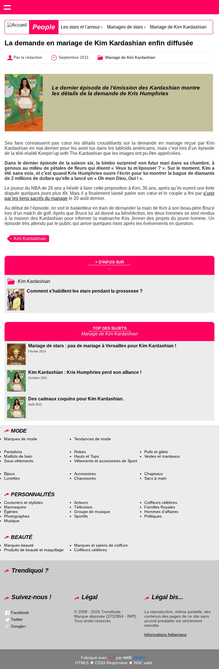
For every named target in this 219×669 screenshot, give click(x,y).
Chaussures (85, 478)
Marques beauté (19, 545)
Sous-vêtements (18, 461)
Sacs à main (155, 478)
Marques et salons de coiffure (101, 545)
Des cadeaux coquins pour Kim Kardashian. (76, 398)
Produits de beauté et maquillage (34, 550)
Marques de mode (20, 439)
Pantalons (13, 451)
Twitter (17, 619)
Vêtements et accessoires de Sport (105, 461)
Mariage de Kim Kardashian (178, 27)
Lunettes (12, 478)
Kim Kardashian (30, 238)
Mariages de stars (125, 27)
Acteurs (81, 502)
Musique (11, 520)
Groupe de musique (92, 511)
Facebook (20, 612)
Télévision (83, 507)
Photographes (16, 516)
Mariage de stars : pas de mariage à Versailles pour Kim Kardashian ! (102, 345)
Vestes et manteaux (162, 456)
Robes (80, 451)
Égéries (11, 511)
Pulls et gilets (156, 451)
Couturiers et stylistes (23, 502)
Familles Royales (159, 507)
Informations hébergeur (165, 634)
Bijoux (9, 473)
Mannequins (15, 507)
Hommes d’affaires (161, 511)
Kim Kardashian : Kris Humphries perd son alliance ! (84, 372)
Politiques (153, 516)
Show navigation (7, 7)
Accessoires (85, 473)
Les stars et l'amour (80, 27)
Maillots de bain (18, 456)
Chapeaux (153, 473)
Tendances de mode (92, 439)
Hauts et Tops (86, 456)
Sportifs (81, 516)
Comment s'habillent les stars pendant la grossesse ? (85, 291)
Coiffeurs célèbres (160, 502)
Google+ (18, 626)
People (44, 27)
